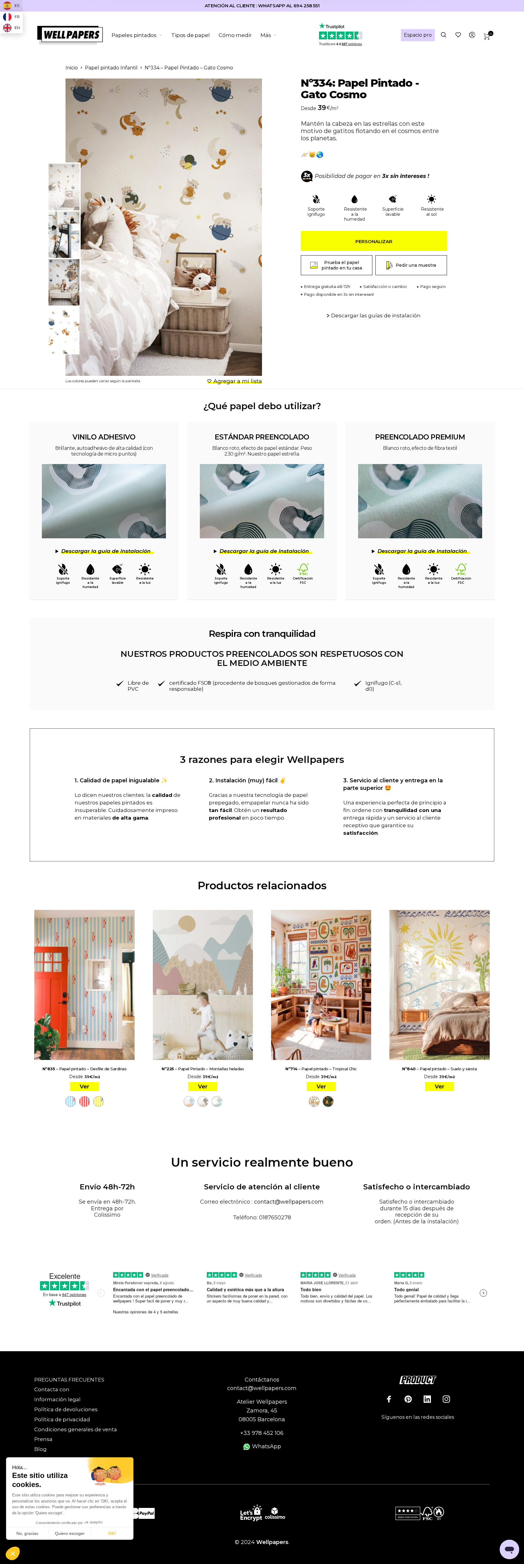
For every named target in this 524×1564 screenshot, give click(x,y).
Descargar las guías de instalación (376, 315)
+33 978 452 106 (262, 1433)
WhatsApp (265, 1446)
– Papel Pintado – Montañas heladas (203, 1068)
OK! (112, 1533)
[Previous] (94, 227)
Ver (84, 1086)
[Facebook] (389, 1399)
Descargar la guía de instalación (106, 551)
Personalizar (373, 241)
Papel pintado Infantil (111, 68)
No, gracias (27, 1533)
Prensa (43, 1439)
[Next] (243, 227)
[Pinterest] (408, 1399)
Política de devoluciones (66, 1409)
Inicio (72, 68)
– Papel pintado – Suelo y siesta (439, 1068)
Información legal (57, 1399)
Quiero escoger (70, 1533)
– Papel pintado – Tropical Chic (321, 1068)
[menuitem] (141, 35)
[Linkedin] (427, 1399)
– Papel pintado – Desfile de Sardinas (84, 1068)
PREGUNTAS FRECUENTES (69, 1380)
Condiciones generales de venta (75, 1429)
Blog (40, 1449)
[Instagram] (446, 1399)
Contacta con (51, 1389)
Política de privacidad (62, 1419)
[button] (12, 1553)
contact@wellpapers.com (289, 1201)
